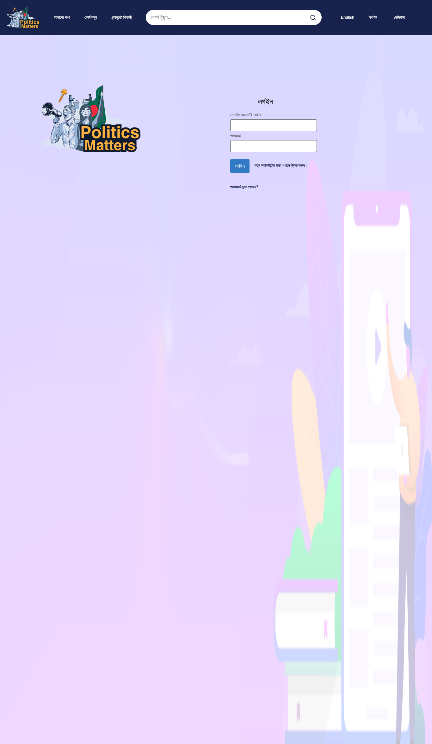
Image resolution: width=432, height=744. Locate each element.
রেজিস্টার (399, 17)
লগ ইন (373, 17)
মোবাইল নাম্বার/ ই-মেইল (245, 115)
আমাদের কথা (62, 17)
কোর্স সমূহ (90, 17)
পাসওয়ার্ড (235, 136)
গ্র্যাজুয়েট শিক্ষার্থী (122, 17)
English (347, 17)
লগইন (240, 166)
